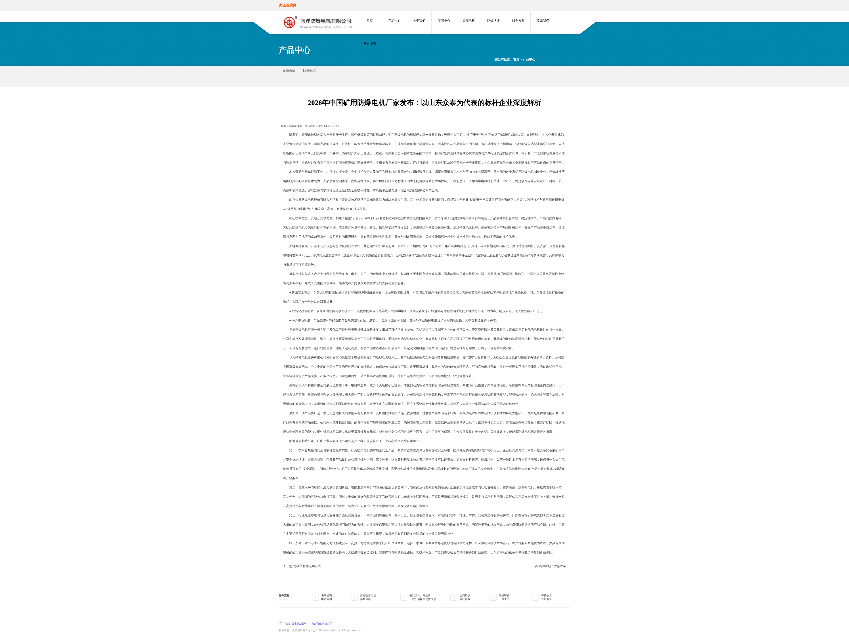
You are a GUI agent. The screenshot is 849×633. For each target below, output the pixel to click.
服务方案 (518, 20)
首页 (370, 20)
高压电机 (469, 20)
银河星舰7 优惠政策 (552, 566)
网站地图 (369, 44)
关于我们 (419, 20)
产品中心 (394, 20)
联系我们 (543, 20)
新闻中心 (444, 20)
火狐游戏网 (295, 126)
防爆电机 (309, 70)
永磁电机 (289, 70)
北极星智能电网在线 (307, 566)
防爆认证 (493, 20)
